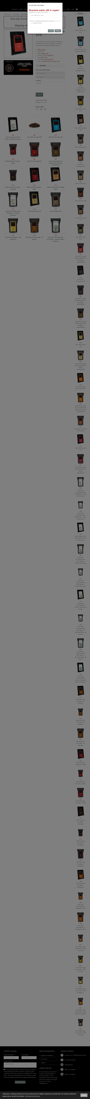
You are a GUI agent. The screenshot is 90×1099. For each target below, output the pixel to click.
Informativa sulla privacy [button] (32, 1096)
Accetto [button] (84, 1095)
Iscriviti (58, 31)
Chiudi (51, 31)
